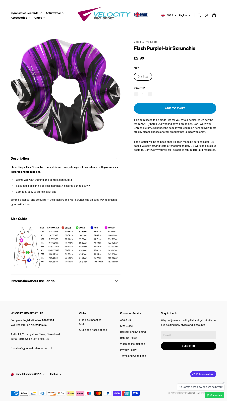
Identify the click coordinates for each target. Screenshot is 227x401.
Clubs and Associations (93, 330)
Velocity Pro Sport (145, 41)
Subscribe (188, 346)
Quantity (140, 88)
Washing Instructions (132, 343)
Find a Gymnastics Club (90, 322)
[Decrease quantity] (136, 94)
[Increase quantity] (150, 94)
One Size (143, 76)
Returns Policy (128, 337)
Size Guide (126, 326)
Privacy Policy (128, 349)
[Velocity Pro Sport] (113, 14)
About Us (125, 320)
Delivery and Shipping (133, 332)
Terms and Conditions (133, 355)
